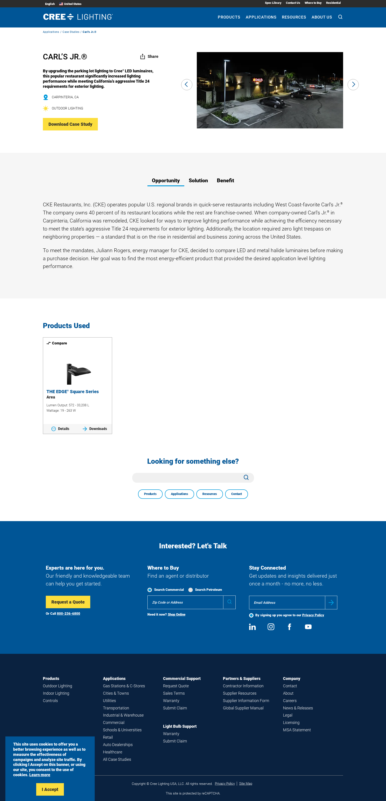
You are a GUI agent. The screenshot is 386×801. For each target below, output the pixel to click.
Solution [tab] (198, 181)
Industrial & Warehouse (123, 715)
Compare (59, 343)
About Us (322, 17)
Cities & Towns (116, 693)
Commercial (113, 722)
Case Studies (71, 32)
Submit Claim (175, 708)
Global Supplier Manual (243, 708)
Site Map (245, 784)
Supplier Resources (239, 693)
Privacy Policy (313, 615)
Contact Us (293, 2)
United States (73, 4)
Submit (331, 602)
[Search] (340, 17)
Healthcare (112, 752)
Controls (50, 700)
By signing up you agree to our (289, 615)
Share (153, 56)
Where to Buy (313, 2)
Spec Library (273, 2)
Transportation (116, 708)
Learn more (39, 774)
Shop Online (176, 614)
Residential (333, 2)
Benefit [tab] (225, 181)
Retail (108, 737)
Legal (287, 715)
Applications (261, 17)
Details (63, 429)
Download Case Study (70, 124)
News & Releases (298, 708)
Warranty (171, 700)
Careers (290, 700)
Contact (236, 494)
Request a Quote (68, 602)
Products (229, 17)
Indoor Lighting (56, 693)
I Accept (50, 789)
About (288, 693)
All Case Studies (117, 759)
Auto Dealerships (118, 744)
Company (291, 678)
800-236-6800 (68, 614)
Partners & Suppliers (241, 678)
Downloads (98, 429)
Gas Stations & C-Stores (124, 686)
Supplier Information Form (246, 700)
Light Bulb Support (180, 726)
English (50, 4)
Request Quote (176, 686)
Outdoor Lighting (57, 686)
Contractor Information (243, 686)
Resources (294, 17)
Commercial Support (182, 678)
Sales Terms (174, 693)
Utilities (109, 700)
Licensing (291, 722)
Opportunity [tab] (166, 181)
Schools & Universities (122, 730)
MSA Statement (297, 730)
